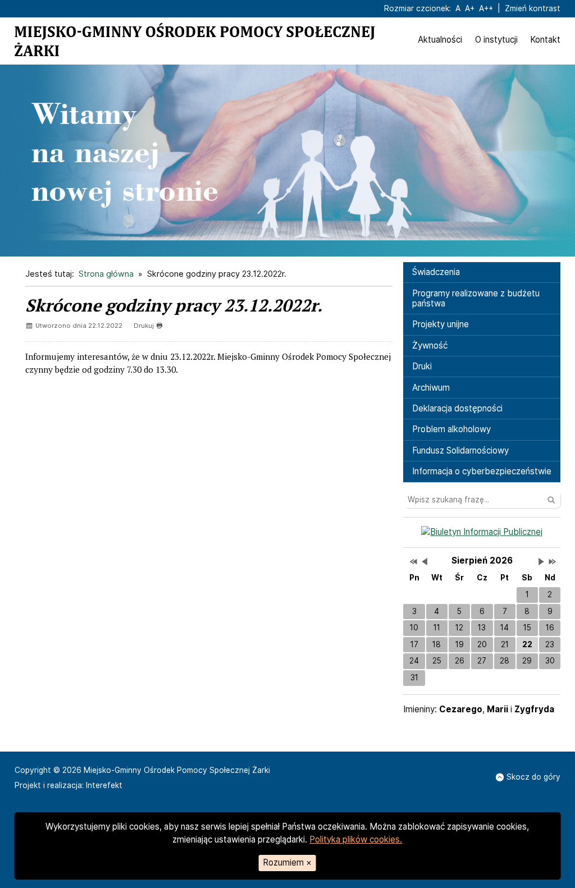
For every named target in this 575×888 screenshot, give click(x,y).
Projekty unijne (440, 324)
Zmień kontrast (532, 8)
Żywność (430, 345)
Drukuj (144, 325)
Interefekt (104, 785)
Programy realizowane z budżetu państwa (476, 298)
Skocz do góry (533, 776)
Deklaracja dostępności (457, 408)
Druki (422, 366)
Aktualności (440, 39)
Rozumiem (287, 862)
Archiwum (431, 387)
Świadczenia (436, 272)
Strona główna (106, 273)
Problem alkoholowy (451, 429)
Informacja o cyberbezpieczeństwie (481, 471)
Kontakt (545, 39)
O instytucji (496, 39)
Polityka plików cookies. (355, 839)
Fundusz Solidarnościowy (460, 450)
